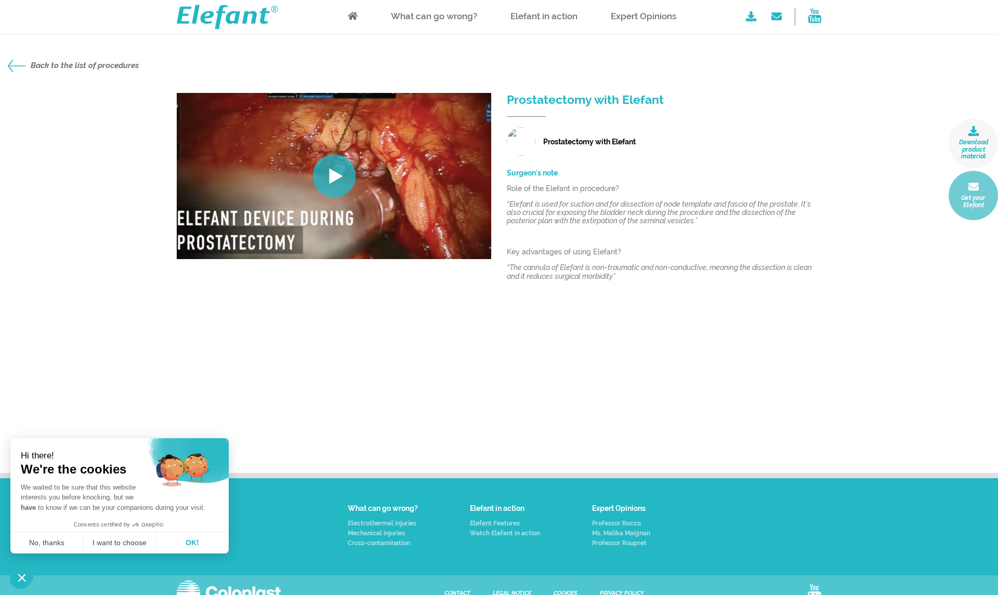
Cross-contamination (379, 543)
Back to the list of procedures (85, 65)
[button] (21, 577)
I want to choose (120, 542)
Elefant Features (495, 523)
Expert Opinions (644, 16)
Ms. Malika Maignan (621, 533)
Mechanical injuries (376, 533)
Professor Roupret (619, 543)
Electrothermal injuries (382, 523)
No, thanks (46, 542)
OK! (192, 542)
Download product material (973, 149)
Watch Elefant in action (505, 533)
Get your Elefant (973, 201)
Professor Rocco (616, 523)
